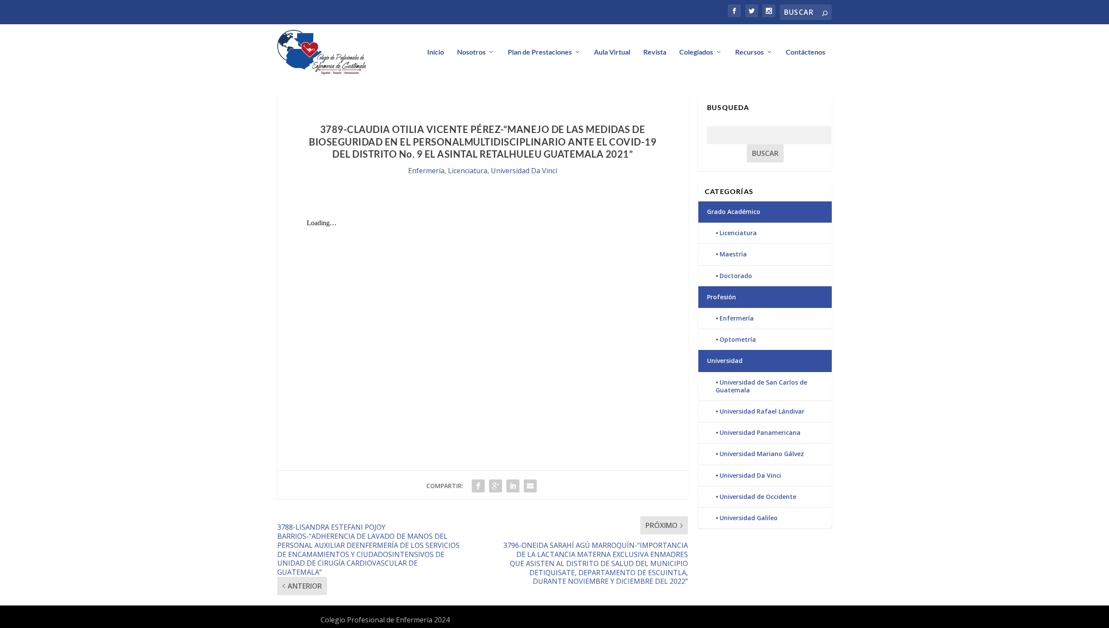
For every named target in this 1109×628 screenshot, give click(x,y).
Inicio (435, 52)
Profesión (721, 297)
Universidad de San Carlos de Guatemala (761, 386)
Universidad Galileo (749, 518)
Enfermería (426, 170)
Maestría (733, 254)
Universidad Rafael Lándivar (762, 411)
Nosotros (471, 52)
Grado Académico (733, 211)
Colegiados (696, 52)
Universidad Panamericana (760, 432)
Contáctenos (805, 52)
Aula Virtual (612, 52)
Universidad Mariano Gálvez (762, 454)
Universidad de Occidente (758, 496)
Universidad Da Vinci (524, 170)
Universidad (725, 360)
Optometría (738, 339)
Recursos (749, 52)
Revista (654, 52)
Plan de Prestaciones (540, 52)
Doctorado (736, 276)
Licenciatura (467, 170)
